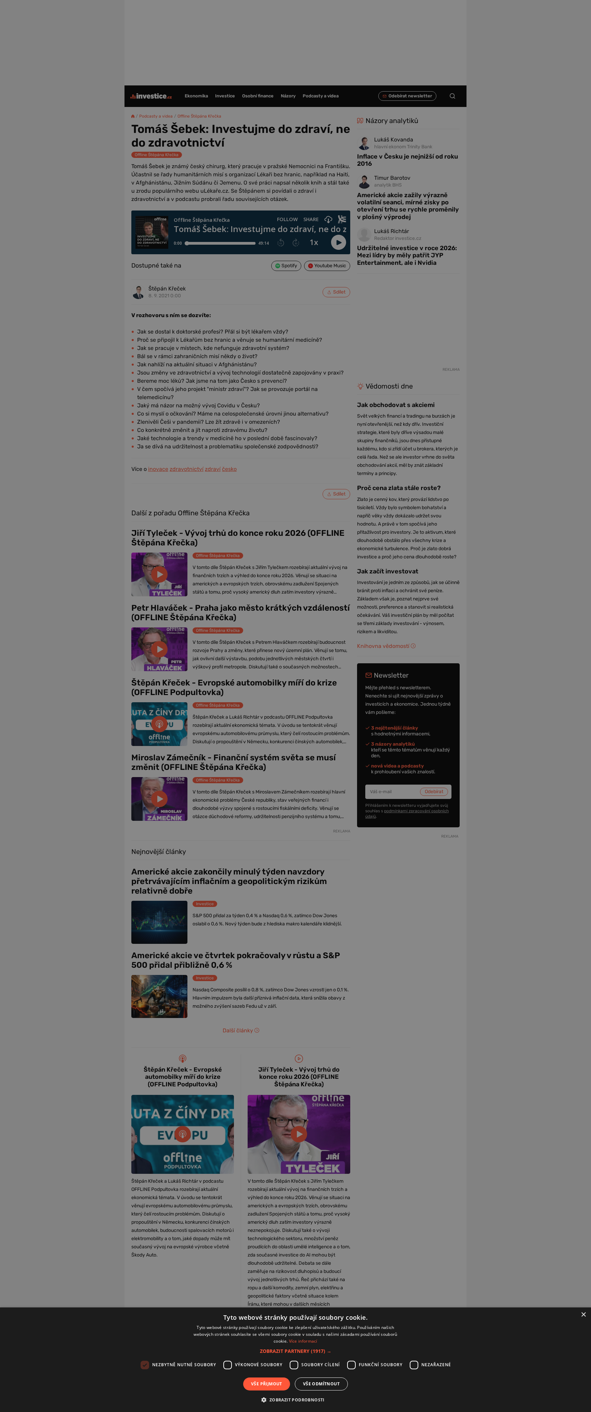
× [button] (583, 1314)
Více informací (303, 1341)
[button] (295, 1351)
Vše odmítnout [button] (321, 1384)
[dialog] (295, 1359)
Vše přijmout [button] (266, 1384)
